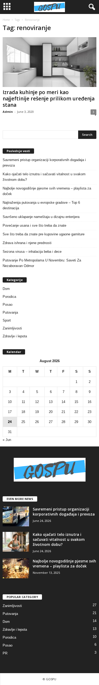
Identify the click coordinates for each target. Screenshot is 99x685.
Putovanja (10, 312)
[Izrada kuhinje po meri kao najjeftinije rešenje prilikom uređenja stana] (49, 62)
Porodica (9, 297)
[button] (91, 7)
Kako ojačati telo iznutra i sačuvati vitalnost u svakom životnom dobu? (44, 177)
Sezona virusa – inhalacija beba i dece (32, 252)
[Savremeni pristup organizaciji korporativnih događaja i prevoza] (16, 516)
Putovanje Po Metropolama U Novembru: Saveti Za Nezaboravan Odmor (42, 263)
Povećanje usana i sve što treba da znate (34, 225)
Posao (7, 305)
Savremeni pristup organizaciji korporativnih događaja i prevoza (44, 162)
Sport (7, 320)
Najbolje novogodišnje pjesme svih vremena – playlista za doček (47, 191)
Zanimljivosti (12, 328)
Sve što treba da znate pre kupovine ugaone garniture (43, 234)
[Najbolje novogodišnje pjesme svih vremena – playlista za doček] (16, 568)
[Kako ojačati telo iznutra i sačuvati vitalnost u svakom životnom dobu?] (16, 542)
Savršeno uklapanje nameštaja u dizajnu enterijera (41, 217)
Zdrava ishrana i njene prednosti (27, 243)
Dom (6, 289)
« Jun (7, 440)
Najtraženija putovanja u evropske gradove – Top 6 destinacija (41, 205)
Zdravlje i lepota (15, 336)
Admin (8, 112)
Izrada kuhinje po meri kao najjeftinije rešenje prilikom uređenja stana (49, 98)
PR (5, 653)
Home (6, 20)
